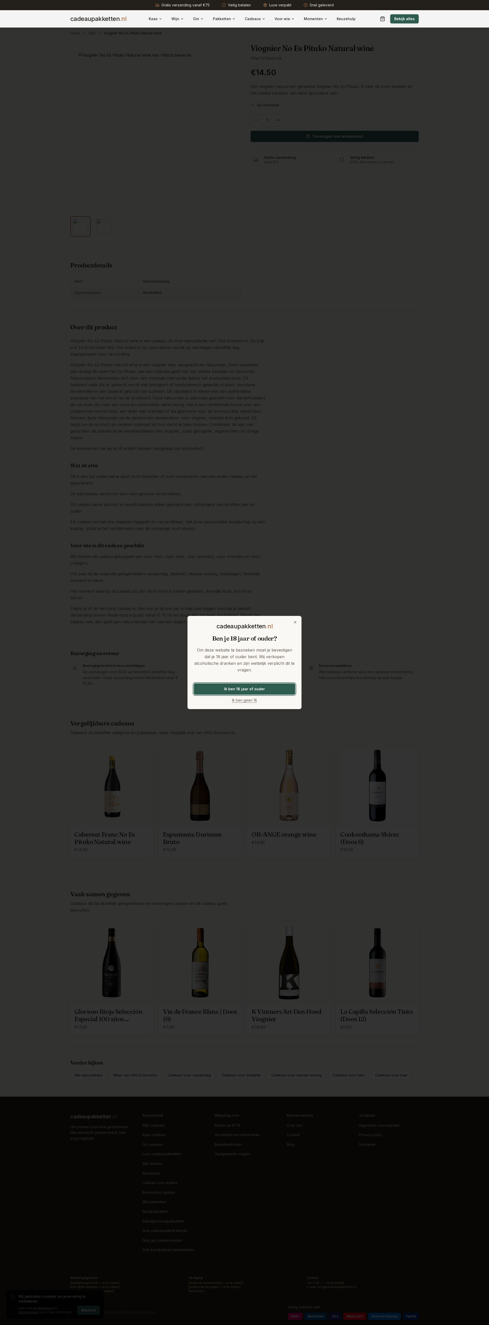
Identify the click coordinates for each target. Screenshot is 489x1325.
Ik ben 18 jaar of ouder (244, 689)
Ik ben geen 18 (244, 700)
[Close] (295, 622)
